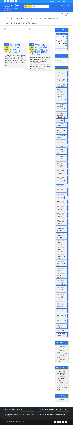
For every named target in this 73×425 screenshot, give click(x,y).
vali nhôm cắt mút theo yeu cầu (61, 263)
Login (45, 1)
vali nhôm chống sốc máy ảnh (60, 235)
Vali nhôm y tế (63, 384)
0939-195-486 (64, 5)
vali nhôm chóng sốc (60, 202)
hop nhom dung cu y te (61, 95)
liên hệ (34, 23)
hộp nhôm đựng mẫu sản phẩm (61, 151)
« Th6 (58, 49)
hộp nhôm (60, 120)
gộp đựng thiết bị (60, 90)
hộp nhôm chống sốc (60, 124)
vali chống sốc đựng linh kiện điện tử (61, 172)
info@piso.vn (64, 8)
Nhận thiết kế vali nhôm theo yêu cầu (18, 23)
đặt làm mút (61, 330)
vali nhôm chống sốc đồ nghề (61, 256)
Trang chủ (9, 18)
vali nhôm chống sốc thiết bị (60, 242)
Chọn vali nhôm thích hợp (23, 18)
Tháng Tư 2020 (63, 354)
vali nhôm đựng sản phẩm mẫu (60, 304)
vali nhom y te (62, 194)
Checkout (65, 1)
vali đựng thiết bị (60, 326)
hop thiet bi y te (61, 100)
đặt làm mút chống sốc (61, 334)
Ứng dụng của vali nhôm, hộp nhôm (46, 18)
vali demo (60, 186)
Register (52, 1)
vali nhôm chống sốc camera (60, 208)
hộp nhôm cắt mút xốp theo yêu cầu (61, 130)
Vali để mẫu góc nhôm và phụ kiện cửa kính (61, 373)
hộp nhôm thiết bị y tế (61, 141)
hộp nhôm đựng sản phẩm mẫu (60, 158)
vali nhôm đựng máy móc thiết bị (61, 282)
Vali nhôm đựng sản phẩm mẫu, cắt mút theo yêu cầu (39, 49)
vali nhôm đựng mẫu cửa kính (60, 289)
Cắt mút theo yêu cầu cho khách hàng (13, 48)
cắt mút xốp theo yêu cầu (61, 85)
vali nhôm (60, 197)
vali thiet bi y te (61, 310)
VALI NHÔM (11, 5)
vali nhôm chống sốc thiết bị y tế (61, 249)
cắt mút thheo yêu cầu (60, 73)
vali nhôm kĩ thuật (61, 269)
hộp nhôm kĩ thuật (61, 136)
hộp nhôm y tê (61, 146)
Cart (58, 1)
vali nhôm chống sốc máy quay (60, 228)
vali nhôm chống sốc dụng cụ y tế (61, 221)
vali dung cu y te (61, 190)
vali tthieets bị (61, 316)
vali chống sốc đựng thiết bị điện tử (61, 179)
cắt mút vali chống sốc (61, 80)
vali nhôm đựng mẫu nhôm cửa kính (60, 297)
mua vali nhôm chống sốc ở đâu (61, 165)
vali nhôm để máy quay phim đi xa (61, 275)
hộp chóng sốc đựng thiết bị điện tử (61, 107)
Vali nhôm (61, 399)
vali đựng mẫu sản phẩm (62, 321)
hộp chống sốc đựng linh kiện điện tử (61, 115)
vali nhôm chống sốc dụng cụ (60, 214)
